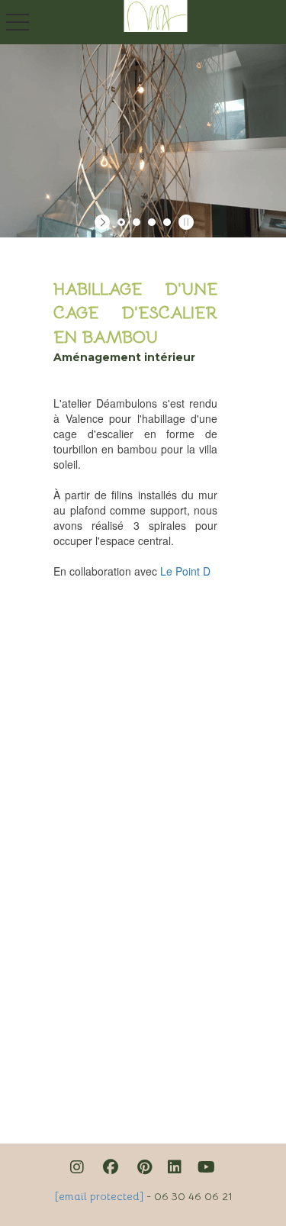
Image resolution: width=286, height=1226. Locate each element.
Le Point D (185, 571)
